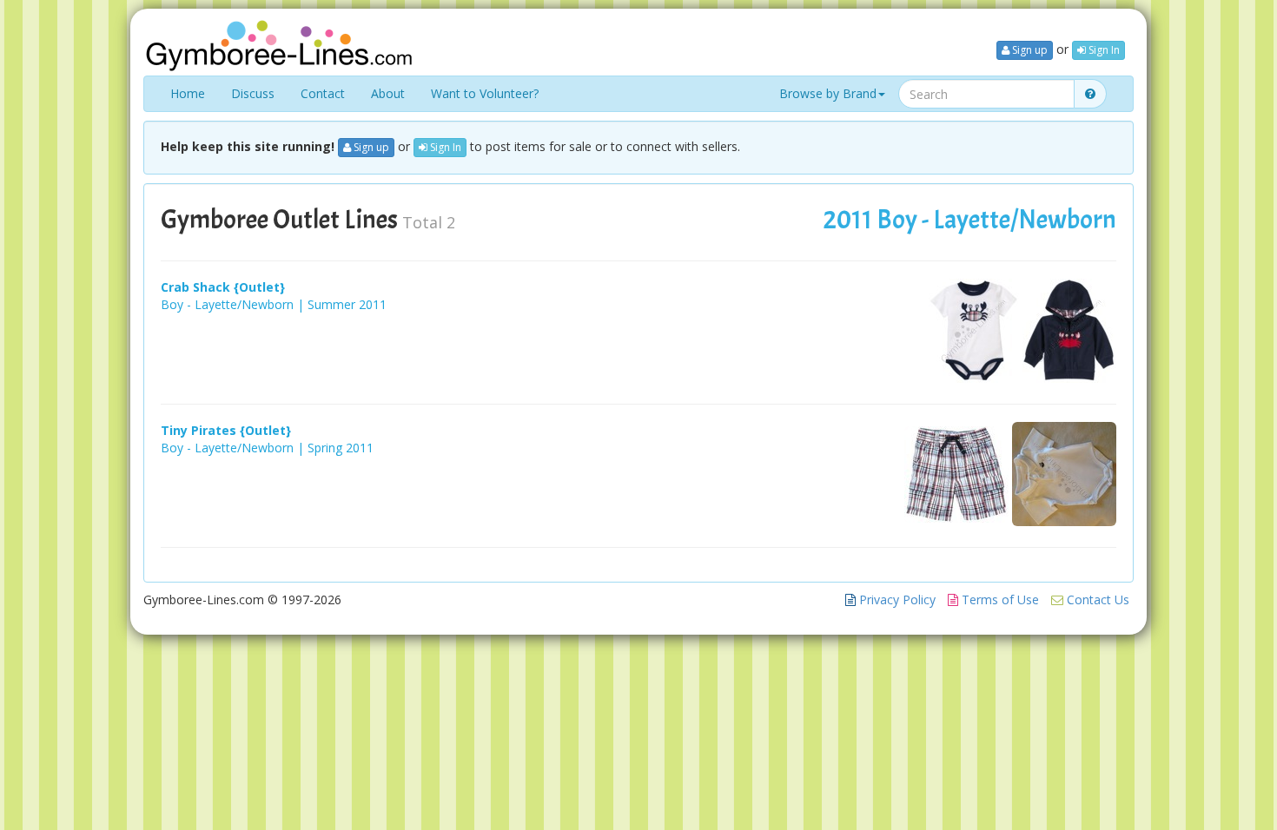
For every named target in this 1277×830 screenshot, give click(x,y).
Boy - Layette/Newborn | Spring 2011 (267, 447)
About (388, 93)
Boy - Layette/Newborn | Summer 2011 (274, 304)
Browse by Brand (828, 93)
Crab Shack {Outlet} (223, 287)
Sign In (1103, 50)
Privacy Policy (896, 599)
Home (187, 93)
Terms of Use (998, 599)
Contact (323, 93)
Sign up (1028, 50)
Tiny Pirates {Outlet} (226, 430)
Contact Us (1096, 599)
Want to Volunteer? (485, 93)
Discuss (253, 93)
